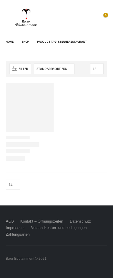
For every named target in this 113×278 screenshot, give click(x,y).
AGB (10, 221)
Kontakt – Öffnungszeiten (41, 221)
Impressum (15, 227)
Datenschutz (80, 221)
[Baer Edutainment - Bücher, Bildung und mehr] (26, 17)
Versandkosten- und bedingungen (59, 227)
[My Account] (89, 17)
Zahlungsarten (18, 234)
